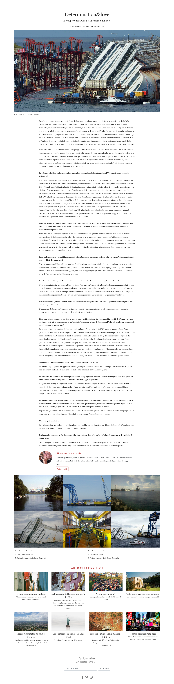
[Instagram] (91, 677)
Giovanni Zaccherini (95, 26)
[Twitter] (86, 677)
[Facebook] (82, 677)
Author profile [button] (62, 469)
